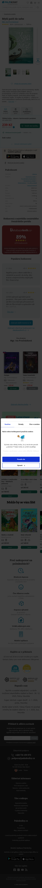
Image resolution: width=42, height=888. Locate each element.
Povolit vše (21, 459)
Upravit (19, 465)
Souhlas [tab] (7, 424)
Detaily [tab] (20, 424)
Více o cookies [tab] (34, 424)
